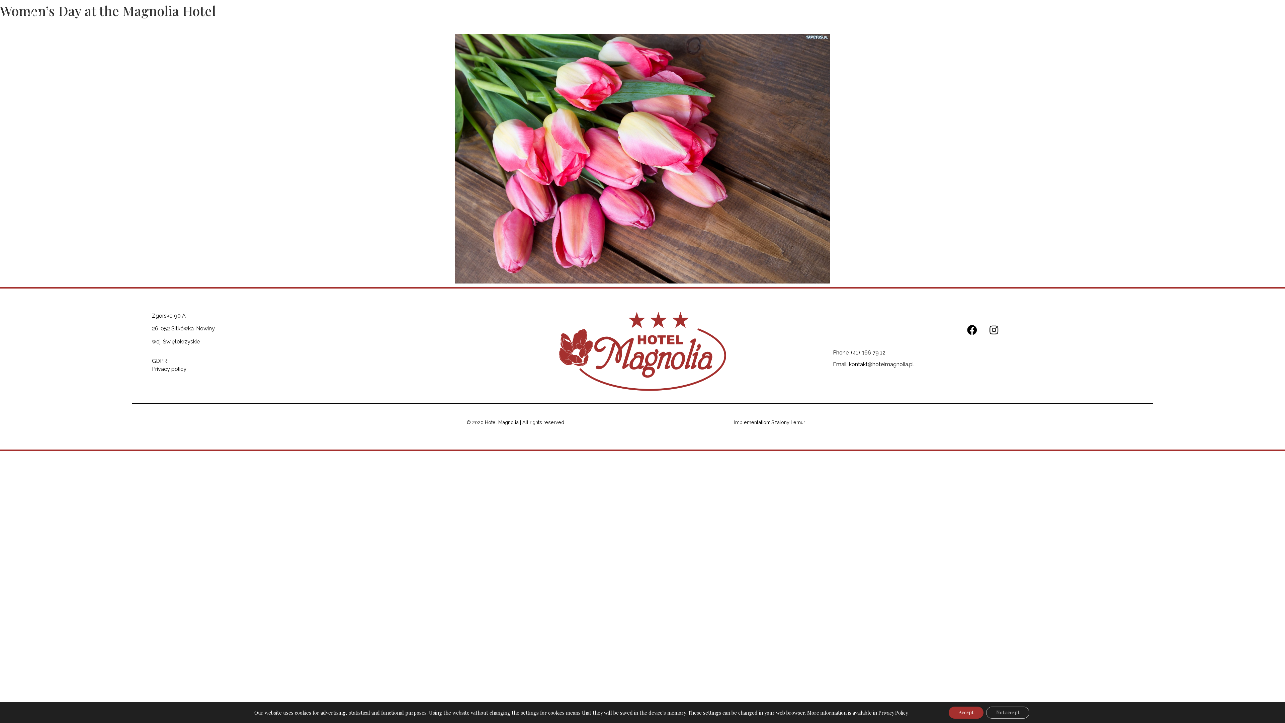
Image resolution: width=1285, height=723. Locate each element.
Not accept (1007, 712)
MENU (34, 13)
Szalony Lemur (788, 422)
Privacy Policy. (893, 713)
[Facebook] (1241, 15)
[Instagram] (1259, 15)
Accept (966, 712)
